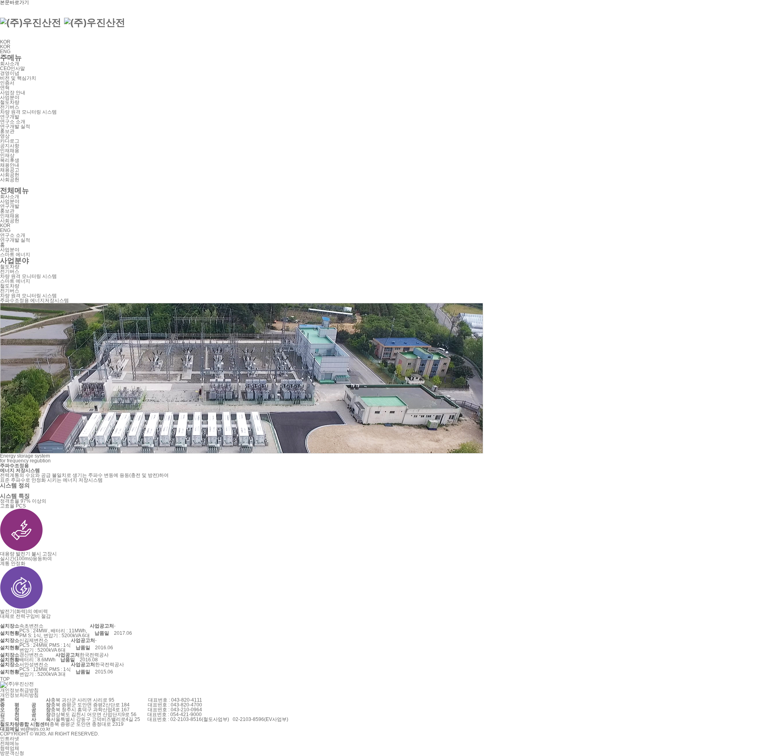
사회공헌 (9, 175)
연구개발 (9, 117)
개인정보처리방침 (19, 695)
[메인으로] (62, 21)
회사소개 (9, 63)
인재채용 (9, 150)
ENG (5, 51)
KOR (7, 42)
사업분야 (9, 97)
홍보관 (7, 131)
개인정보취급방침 (19, 690)
